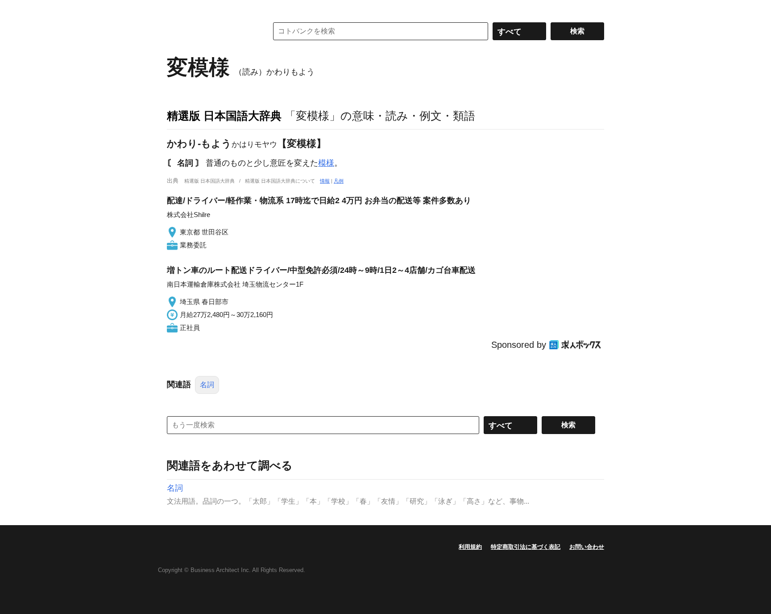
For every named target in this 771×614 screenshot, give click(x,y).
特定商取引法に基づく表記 (525, 546)
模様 (326, 163)
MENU (176, 9)
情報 (325, 181)
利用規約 (470, 546)
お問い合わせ (586, 546)
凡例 (339, 181)
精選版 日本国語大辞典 (224, 115)
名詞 (207, 384)
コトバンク (211, 31)
